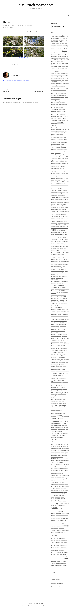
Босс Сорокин (56, 107)
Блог (4, 19)
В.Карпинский (53, 114)
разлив (53, 509)
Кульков (64, 205)
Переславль (56, 285)
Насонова (65, 258)
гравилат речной (54, 429)
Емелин (65, 161)
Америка (53, 85)
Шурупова (59, 387)
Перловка (62, 285)
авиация (54, 401)
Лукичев (66, 219)
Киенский (54, 190)
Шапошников (55, 382)
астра (52, 407)
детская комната (54, 433)
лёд (65, 466)
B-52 (59, 45)
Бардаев (53, 97)
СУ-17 (55, 311)
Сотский (57, 329)
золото (62, 444)
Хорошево (53, 367)
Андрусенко (62, 86)
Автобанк (53, 80)
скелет (64, 521)
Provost (59, 63)
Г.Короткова (66, 132)
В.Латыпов (62, 114)
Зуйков (62, 171)
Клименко (66, 192)
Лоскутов (65, 218)
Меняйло (57, 243)
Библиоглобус (63, 102)
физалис (61, 548)
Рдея (66, 300)
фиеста (58, 548)
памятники (60, 488)
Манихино (54, 234)
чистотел (53, 563)
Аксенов (53, 81)
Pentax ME (66, 59)
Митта (56, 246)
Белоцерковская (59, 101)
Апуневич (61, 88)
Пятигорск (53, 298)
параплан (66, 490)
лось (61, 464)
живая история (60, 437)
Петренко (61, 287)
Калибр (61, 185)
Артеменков (55, 90)
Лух (56, 221)
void (56, 68)
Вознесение (67, 129)
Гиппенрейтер (60, 139)
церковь (53, 560)
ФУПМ (63, 356)
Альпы (60, 83)
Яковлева (58, 396)
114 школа (55, 38)
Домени (57, 156)
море (63, 475)
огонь (63, 482)
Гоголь (61, 140)
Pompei (58, 61)
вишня (29, 65)
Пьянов (64, 296)
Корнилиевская (66, 197)
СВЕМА (66, 309)
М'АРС (55, 223)
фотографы (56, 554)
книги (58, 455)
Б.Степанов (53, 93)
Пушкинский (59, 296)
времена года (65, 423)
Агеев (56, 80)
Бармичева (58, 97)
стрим (65, 533)
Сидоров (56, 322)
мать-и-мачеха (64, 470)
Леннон (64, 212)
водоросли (61, 418)
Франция (53, 360)
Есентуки (64, 163)
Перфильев (54, 287)
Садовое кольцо (66, 311)
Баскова (62, 97)
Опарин (60, 276)
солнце (65, 526)
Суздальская (57, 338)
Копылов (58, 197)
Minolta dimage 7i (61, 56)
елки (60, 435)
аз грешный (62, 403)
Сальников (53, 312)
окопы (63, 484)
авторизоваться (33, 102)
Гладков (65, 139)
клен (55, 455)
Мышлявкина (55, 254)
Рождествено (60, 301)
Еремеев (56, 163)
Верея (62, 127)
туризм (64, 543)
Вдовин (55, 123)
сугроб (62, 535)
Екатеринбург (61, 161)
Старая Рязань (59, 332)
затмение (63, 441)
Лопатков (53, 218)
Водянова (62, 129)
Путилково (54, 296)
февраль (53, 548)
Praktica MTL (54, 63)
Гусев (52, 147)
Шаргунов (62, 382)
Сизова (65, 322)
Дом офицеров (61, 156)
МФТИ (53, 230)
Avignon (56, 45)
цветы (66, 558)
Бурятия (63, 111)
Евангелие (66, 160)
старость (67, 530)
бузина (66, 412)
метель (60, 471)
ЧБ (63, 373)
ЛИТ (62, 209)
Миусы (64, 246)
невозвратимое (60, 480)
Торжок (64, 347)
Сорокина (64, 327)
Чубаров (58, 378)
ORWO (56, 59)
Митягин (60, 246)
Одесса (60, 272)
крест (67, 458)
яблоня (60, 567)
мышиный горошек (60, 477)
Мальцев (62, 232)
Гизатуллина (54, 139)
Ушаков (57, 355)
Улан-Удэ (53, 354)
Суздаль (52, 338)
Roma (52, 64)
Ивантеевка (53, 176)
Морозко (53, 250)
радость (62, 508)
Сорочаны (53, 329)
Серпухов (53, 321)
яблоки (56, 566)
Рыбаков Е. (67, 305)
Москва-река (66, 250)
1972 (60, 40)
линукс (61, 462)
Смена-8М (57, 326)
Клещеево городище (61, 192)
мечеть (66, 471)
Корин (62, 197)
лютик (60, 466)
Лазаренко (53, 211)
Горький (61, 142)
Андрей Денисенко (55, 86)
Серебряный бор (60, 319)
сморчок (66, 523)
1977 (67, 40)
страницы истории (55, 533)
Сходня (65, 338)
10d (61, 36)
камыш (58, 452)
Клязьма (52, 193)
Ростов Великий (62, 303)
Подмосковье (62, 293)
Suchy (64, 66)
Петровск (56, 289)
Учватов (53, 355)
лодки (59, 464)
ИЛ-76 (62, 173)
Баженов (62, 93)
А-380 (66, 68)
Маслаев (53, 239)
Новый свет (54, 271)
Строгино (53, 336)
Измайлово (63, 176)
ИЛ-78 (64, 173)
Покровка (53, 295)
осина (67, 486)
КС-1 (52, 183)
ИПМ (52, 175)
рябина (64, 515)
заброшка (53, 441)
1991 (54, 43)
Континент (63, 195)
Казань (65, 183)
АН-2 (56, 76)
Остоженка (58, 278)
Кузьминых (54, 205)
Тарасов (53, 343)
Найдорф (54, 258)
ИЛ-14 (57, 173)
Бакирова (60, 95)
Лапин (57, 211)
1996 (62, 43)
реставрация (54, 513)
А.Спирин (57, 75)
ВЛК (55, 118)
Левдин (56, 212)
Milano (56, 56)
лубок (64, 464)
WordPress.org (55, 586)
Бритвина (63, 109)
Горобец (58, 142)
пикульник (54, 495)
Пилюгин (67, 289)
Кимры (59, 190)
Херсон (66, 362)
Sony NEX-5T (60, 66)
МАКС (57, 224)
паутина (53, 492)
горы (66, 427)
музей (67, 475)
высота (64, 425)
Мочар (57, 252)
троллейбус (66, 542)
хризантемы (54, 558)
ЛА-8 (60, 209)
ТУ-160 (53, 342)
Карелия (67, 186)
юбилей (53, 566)
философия (66, 548)
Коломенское (54, 195)
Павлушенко (58, 281)
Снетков (61, 326)
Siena (64, 64)
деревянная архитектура (56, 431)
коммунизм (64, 455)
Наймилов (60, 257)
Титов (65, 345)
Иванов (60, 175)
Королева (56, 199)
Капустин (62, 187)
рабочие (59, 508)
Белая (56, 99)
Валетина (60, 120)
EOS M (52, 48)
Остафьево (53, 278)
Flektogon (54, 51)
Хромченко (54, 373)
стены (56, 532)
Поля (56, 295)
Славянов (64, 324)
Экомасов (57, 389)
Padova (59, 59)
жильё (59, 439)
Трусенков (60, 350)
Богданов (56, 104)
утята (57, 547)
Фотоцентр (66, 359)
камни (55, 452)
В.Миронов (53, 116)
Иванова (64, 175)
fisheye (65, 49)
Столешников (64, 334)
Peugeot (52, 61)
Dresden (67, 46)
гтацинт (63, 429)
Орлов (63, 276)
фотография (55, 552)
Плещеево (62, 290)
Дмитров (63, 153)
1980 (57, 41)
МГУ (60, 224)
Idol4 (15, 65)
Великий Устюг (66, 125)
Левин (59, 212)
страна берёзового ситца (61, 532)
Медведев (66, 239)
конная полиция (54, 457)
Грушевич (58, 145)
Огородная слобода (55, 272)
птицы (52, 505)
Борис (65, 105)
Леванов (52, 212)
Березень (6, 91)
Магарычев (64, 230)
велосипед (60, 413)
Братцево (19, 65)
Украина (66, 352)
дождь (60, 433)
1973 (62, 40)
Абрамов (62, 76)
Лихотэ (60, 216)
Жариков (56, 164)
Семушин (62, 316)
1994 (60, 43)
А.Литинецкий (62, 71)
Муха (64, 252)
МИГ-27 (59, 228)
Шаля (65, 378)
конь (58, 457)
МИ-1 (62, 224)
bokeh (61, 45)
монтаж (60, 475)
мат (52, 470)
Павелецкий (53, 281)
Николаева (58, 264)
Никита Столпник (61, 261)
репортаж (61, 511)
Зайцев (67, 164)
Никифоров (65, 262)
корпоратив (54, 458)
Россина (67, 301)
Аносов (57, 88)
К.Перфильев (59, 181)
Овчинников (62, 271)
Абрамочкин (54, 78)
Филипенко (58, 359)
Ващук (52, 123)
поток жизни (62, 501)
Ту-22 (64, 350)
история (60, 450)
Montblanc (66, 56)
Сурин (61, 338)
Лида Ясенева (63, 214)
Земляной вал (58, 168)
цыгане (66, 559)
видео (63, 416)
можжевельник (60, 473)
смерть (62, 523)
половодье (62, 498)
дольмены (64, 433)
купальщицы (62, 460)
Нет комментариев (8, 27)
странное (62, 533)
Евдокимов (53, 161)
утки (55, 547)
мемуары (53, 471)
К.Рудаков (64, 181)
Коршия (59, 199)
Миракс (62, 244)
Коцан (55, 200)
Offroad (67, 58)
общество (58, 482)
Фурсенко (67, 360)
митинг (55, 473)
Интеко (64, 178)
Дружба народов (54, 158)
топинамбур (57, 542)
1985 (63, 41)
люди (53, 466)
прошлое (66, 503)
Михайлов (57, 248)
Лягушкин (65, 221)
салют (67, 515)
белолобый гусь (58, 410)
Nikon (57, 58)
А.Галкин (64, 69)
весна (24, 65)
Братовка (61, 107)
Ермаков (61, 163)
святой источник (64, 518)
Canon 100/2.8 (65, 45)
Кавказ (57, 183)
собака (57, 526)
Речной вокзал (54, 301)
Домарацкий (53, 156)
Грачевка (58, 144)
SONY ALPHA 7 (54, 66)
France (64, 51)
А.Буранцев (57, 69)
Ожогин (64, 273)
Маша (61, 239)
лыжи (68, 464)
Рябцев (57, 307)
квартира (58, 453)
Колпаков (59, 195)
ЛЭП (65, 209)
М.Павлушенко (66, 223)
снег (53, 526)
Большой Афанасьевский (59, 105)
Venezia (66, 66)
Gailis (52, 52)
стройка (54, 536)
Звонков (53, 168)
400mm (62, 38)
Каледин (57, 185)
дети (65, 431)
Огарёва (66, 271)
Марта (57, 237)
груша (61, 429)
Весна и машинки (38, 91)
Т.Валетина (53, 340)
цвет (62, 558)
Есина (52, 164)
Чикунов (53, 378)
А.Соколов (53, 75)
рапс (59, 509)
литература (54, 464)
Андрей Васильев (66, 85)
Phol (55, 61)
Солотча (52, 327)
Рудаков (53, 305)
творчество (53, 540)
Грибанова (62, 144)
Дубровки (59, 158)
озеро (58, 484)
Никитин (67, 261)
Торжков (60, 347)
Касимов (56, 188)
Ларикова (61, 211)
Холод (64, 366)
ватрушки (56, 413)
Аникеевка (53, 88)
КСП (54, 183)
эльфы (58, 565)
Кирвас (61, 190)
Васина (67, 120)
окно (60, 484)
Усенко (63, 354)
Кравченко (59, 200)
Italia (65, 54)
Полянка (58, 295)
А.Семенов (66, 73)
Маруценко (62, 237)
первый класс (53, 493)
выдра (60, 425)
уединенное (62, 545)
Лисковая (56, 216)
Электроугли (61, 389)
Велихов (59, 127)
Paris (62, 59)
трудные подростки (55, 543)
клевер (52, 455)
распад (62, 509)
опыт (58, 486)
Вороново (61, 132)
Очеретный (54, 279)
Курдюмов (53, 207)
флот (55, 550)
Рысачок (52, 307)
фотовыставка (61, 550)
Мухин (67, 252)
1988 (67, 41)
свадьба (62, 516)
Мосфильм (53, 252)
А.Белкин (53, 69)
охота (55, 488)
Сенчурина (66, 316)
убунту (58, 545)
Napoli (52, 58)
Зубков (57, 171)
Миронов (66, 244)
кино (61, 453)
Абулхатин (59, 78)
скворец (61, 521)
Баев (59, 93)
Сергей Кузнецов (57, 317)
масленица (65, 468)
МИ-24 (55, 226)
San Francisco (58, 64)
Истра (63, 180)
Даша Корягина (62, 149)
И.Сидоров (53, 173)
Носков (58, 271)
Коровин (52, 199)
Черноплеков (54, 377)
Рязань (61, 307)
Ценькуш (60, 373)
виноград (67, 416)
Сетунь (56, 321)
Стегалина (59, 334)
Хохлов (57, 367)
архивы (54, 405)
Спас (60, 329)
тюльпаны (54, 545)
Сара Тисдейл (64, 312)
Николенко (62, 264)
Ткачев (56, 347)
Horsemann (54, 54)
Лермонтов (58, 214)
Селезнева (59, 314)
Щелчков (64, 387)
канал (66, 452)
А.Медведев (53, 73)
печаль (63, 493)
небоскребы (54, 480)
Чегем (52, 375)
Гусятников (57, 147)
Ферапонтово (53, 359)
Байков (53, 95)
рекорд (56, 511)
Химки (52, 364)
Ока (52, 274)
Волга (53, 131)
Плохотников (53, 293)
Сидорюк (61, 322)
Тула (66, 350)
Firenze (61, 48)
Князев (56, 193)
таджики (63, 538)
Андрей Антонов (58, 85)
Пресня (64, 295)
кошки (61, 458)
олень (52, 486)
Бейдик (53, 99)
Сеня (52, 317)
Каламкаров (53, 185)
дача (67, 429)
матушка (58, 470)
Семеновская (57, 316)
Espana (55, 48)
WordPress (31, 605)
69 (52, 38)
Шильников (59, 383)
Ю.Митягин (53, 392)
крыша (52, 460)
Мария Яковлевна (64, 235)
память (64, 488)
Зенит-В (63, 168)
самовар (52, 516)
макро (52, 468)
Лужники (58, 219)
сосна (52, 528)
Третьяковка (58, 348)
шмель (65, 563)
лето (58, 462)
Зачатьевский (56, 166)
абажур (59, 399)
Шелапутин (66, 382)
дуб (54, 435)
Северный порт (54, 314)
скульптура (53, 523)
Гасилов (60, 137)
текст (61, 540)
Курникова (62, 207)
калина (67, 450)
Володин (57, 132)
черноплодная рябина (63, 561)
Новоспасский (64, 267)
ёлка (63, 566)
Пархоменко (53, 283)
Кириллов (65, 190)
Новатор (66, 264)
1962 (54, 40)
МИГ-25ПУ (56, 228)
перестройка (59, 493)
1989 (52, 43)
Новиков (56, 266)
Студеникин (58, 336)
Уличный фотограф (36, 5)
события (60, 526)
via (54, 68)
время (53, 425)
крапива (64, 458)
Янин (52, 397)
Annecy (53, 45)
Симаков (53, 324)
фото (57, 550)
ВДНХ (52, 118)
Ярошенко (56, 399)
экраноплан (54, 565)
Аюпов (64, 92)
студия (59, 535)
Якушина (62, 396)
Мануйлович (65, 234)
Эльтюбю (65, 389)
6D (57, 36)
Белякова (59, 102)
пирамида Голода (60, 495)
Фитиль (62, 359)
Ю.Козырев (63, 390)
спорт (53, 530)
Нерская (65, 259)
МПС (67, 228)
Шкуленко (53, 385)
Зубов (60, 171)
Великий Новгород (59, 125)
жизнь (54, 439)
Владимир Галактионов (55, 129)
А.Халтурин (65, 75)
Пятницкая (57, 298)
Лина (53, 216)
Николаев (53, 264)
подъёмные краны (55, 498)
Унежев (57, 354)
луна (66, 464)
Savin (62, 64)
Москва (59, 250)
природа (60, 503)
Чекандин (55, 375)
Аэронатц (58, 92)
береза (64, 410)
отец (52, 488)
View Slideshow (23, 57)
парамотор (61, 490)
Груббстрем (54, 145)
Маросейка (53, 237)
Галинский (65, 136)
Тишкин (53, 347)
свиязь (58, 518)
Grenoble (61, 52)
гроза (59, 429)
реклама (53, 511)
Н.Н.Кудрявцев (61, 254)
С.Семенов (59, 309)
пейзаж (57, 492)
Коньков (54, 197)
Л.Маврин (56, 209)
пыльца (63, 505)
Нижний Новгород (54, 261)
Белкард (58, 99)
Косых (66, 199)
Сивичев (62, 321)
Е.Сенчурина (61, 160)
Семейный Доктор (64, 314)
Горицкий (53, 142)
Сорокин (60, 327)
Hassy (65, 52)
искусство (57, 448)
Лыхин (58, 221)
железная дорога (54, 437)
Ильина (66, 176)
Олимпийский (63, 274)
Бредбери (60, 109)
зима (53, 444)
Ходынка (59, 366)
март (61, 468)
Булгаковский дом (54, 111)
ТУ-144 (66, 340)
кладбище (65, 453)
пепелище (61, 492)
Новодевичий (61, 266)
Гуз (65, 145)
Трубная (56, 350)
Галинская (60, 136)
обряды (54, 482)
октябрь (66, 484)
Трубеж (52, 350)
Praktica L (63, 61)
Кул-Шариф (60, 205)
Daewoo (56, 46)
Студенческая (64, 336)
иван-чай (53, 446)
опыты (60, 486)
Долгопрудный (59, 155)
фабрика (61, 547)
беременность (54, 411)
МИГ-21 (62, 226)
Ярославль (60, 397)
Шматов (57, 385)
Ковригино (63, 193)
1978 (52, 41)
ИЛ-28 (59, 173)
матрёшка (55, 470)
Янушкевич (55, 397)
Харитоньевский (58, 362)
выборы (57, 425)
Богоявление (61, 104)
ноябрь (66, 480)
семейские (61, 520)
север (58, 520)
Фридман (58, 360)
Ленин (61, 212)
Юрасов (52, 394)
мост (65, 475)
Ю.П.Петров (58, 392)
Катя (59, 188)
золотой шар (65, 444)
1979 (55, 41)
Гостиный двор (54, 144)
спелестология (61, 528)
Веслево (65, 127)
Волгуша (56, 131)
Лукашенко (63, 219)
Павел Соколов (65, 279)
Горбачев (64, 140)
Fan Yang (58, 48)
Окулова (55, 274)
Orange (52, 59)
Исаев (60, 180)
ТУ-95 (62, 340)
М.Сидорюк (53, 224)
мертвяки (56, 471)
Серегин (66, 319)
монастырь (54, 475)
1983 (61, 41)
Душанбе (66, 158)
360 (58, 38)
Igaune (61, 54)
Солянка (56, 327)
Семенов (53, 316)
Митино (53, 246)
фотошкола (59, 556)
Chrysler (52, 46)
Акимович (66, 80)
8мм (59, 36)
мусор (52, 477)
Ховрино (53, 366)
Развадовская (64, 298)
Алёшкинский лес (66, 83)
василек (52, 413)
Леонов (53, 214)
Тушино (54, 352)
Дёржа (52, 160)
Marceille (53, 56)
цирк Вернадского (61, 559)
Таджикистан (60, 342)
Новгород (53, 266)
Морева (65, 248)
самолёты (58, 517)
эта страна (63, 565)
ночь (63, 480)
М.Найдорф (60, 223)
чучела (56, 563)
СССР (52, 311)
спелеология (56, 528)
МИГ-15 (59, 226)
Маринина (58, 235)
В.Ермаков (60, 113)
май (67, 466)
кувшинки (57, 460)
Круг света (61, 202)
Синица (57, 324)
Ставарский (54, 332)
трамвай (61, 542)
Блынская (53, 104)
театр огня (58, 540)
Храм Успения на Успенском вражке (62, 371)
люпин (58, 466)
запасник (56, 441)
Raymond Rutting (65, 63)
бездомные (53, 410)
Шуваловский (53, 387)
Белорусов (53, 100)
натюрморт (61, 479)
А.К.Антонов (55, 71)
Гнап (52, 140)
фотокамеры (63, 554)
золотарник (58, 444)
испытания (53, 450)
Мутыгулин (61, 252)
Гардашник (57, 137)
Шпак (65, 385)
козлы (61, 455)
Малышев (57, 232)
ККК (68, 181)
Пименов (52, 290)
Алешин (53, 83)
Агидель (59, 80)
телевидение (64, 540)
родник (59, 515)
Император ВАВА (59, 178)
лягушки (63, 466)
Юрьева (55, 394)
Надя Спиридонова (61, 256)
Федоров (52, 357)
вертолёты (53, 416)
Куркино (58, 207)
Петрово (52, 289)
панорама (54, 490)
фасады (64, 547)
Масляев (57, 239)
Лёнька (52, 223)
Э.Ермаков (53, 389)
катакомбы (53, 453)
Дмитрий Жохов (57, 153)
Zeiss (63, 68)
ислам (68, 448)
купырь (67, 460)
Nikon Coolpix (61, 58)
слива (57, 523)
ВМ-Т (59, 118)
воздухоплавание (60, 421)
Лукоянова (53, 221)
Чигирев (64, 376)
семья (65, 520)
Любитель (61, 221)
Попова (61, 295)
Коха (52, 201)
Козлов (68, 193)
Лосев (57, 218)
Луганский (54, 219)
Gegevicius (56, 52)
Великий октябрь (54, 127)
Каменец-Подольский (55, 186)
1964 (56, 40)
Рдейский (61, 300)
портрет (55, 501)
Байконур (56, 95)
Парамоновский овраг (64, 281)
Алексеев (66, 81)
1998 (66, 43)
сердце (53, 521)
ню (52, 482)
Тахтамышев (58, 343)
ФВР (60, 355)
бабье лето (61, 407)
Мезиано (52, 243)
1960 (52, 40)
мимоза (52, 473)
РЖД (60, 298)
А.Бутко (60, 69)
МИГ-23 (66, 226)
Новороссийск (58, 267)
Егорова (57, 161)
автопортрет (54, 403)
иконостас (65, 446)
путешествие (58, 505)
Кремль (57, 202)
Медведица (59, 241)
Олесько (58, 274)
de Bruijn (59, 46)
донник (67, 433)
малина (55, 468)
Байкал (65, 93)
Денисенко (59, 151)
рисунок (67, 513)
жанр (63, 435)
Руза (56, 305)
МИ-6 (52, 226)
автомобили (60, 401)
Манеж (66, 232)
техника (52, 542)
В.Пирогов (57, 116)
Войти (53, 576)
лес (55, 462)
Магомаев (53, 232)
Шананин (53, 380)
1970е (58, 40)
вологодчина (54, 423)
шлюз (62, 563)
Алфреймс (57, 83)
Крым (64, 202)
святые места (53, 520)
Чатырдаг (66, 373)
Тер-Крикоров (57, 345)
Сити (60, 324)
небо (66, 479)
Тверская (62, 343)
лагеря (52, 462)
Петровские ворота (61, 289)
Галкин (53, 137)
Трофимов (64, 348)
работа (54, 508)
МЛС (65, 228)
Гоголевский (56, 141)
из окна (61, 446)
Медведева (54, 241)
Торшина (53, 348)
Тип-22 (62, 345)
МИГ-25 (52, 228)
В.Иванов (66, 113)
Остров (61, 278)
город (63, 427)
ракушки (56, 509)
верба (64, 413)
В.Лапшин (58, 114)
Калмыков (65, 185)
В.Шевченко (66, 116)
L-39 (67, 54)
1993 (58, 43)
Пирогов (57, 290)
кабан (64, 450)
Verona (52, 68)
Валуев (63, 120)
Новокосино (53, 267)
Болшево (52, 105)
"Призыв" (53, 36)
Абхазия (62, 78)
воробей (59, 423)
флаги (52, 550)
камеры (52, 452)
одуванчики (54, 484)
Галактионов (54, 136)
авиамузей (63, 399)
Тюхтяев (59, 352)
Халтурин (53, 362)
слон (59, 523)
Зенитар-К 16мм (54, 170)
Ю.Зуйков (58, 390)
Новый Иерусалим (55, 269)
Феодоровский (61, 357)
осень (64, 486)
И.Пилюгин (66, 171)
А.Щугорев (53, 76)
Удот (63, 352)
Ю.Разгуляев (63, 392)
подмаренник (61, 497)
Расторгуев (56, 300)
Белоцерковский (54, 102)
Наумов (52, 259)
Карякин (52, 188)
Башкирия (66, 97)
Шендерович (53, 383)
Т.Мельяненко (58, 340)
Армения (65, 88)
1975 (64, 40)
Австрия (66, 78)
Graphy (39, 605)
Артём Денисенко (62, 90)
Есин (67, 163)
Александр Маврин (60, 81)
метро (63, 471)
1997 (64, 43)
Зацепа (52, 166)
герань (56, 427)
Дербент (65, 151)
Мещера (62, 243)
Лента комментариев (57, 583)
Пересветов (59, 283)
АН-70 (59, 76)
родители (56, 515)
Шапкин (62, 380)
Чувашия (62, 378)
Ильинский (53, 178)
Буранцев (59, 111)
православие (53, 503)
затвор (60, 441)
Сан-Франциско (58, 312)
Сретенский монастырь (60, 331)
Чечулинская (60, 376)
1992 (56, 43)
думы (57, 435)
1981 (59, 41)
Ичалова (53, 181)
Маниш (60, 234)
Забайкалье (64, 164)
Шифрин (64, 383)
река (65, 509)
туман (60, 543)
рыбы (62, 515)
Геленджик (64, 137)
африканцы (56, 407)
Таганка (56, 342)
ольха (55, 486)
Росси (64, 301)
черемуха (53, 561)
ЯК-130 (59, 394)
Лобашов (65, 216)
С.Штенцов (63, 309)
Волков (60, 131)
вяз (66, 425)
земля (67, 441)
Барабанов (64, 95)
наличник (54, 479)
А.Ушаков (61, 75)
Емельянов (53, 163)
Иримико (57, 180)
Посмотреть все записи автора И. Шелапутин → (17, 80)
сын (60, 538)
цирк (57, 559)
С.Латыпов (53, 309)
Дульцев (62, 158)
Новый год (63, 269)
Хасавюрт (63, 362)
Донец (66, 156)
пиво (66, 493)
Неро (62, 259)
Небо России (57, 259)
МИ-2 (64, 224)
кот (59, 458)
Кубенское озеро (59, 204)
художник (59, 558)
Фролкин (62, 360)
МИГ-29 (62, 228)
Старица (64, 332)
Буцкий (52, 113)
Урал (60, 354)
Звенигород (62, 166)
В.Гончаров (56, 113)
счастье (33, 65)
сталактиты (59, 530)
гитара (59, 427)
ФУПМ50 (66, 355)
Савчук (58, 311)
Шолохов (62, 385)
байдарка (66, 408)
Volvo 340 (60, 68)
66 (67, 36)
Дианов (52, 153)
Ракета (52, 300)
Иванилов (55, 175)
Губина (63, 145)
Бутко (66, 111)
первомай (65, 492)
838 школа (66, 38)
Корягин (63, 199)
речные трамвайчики (61, 513)
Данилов (63, 147)
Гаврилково (53, 134)
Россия (54, 304)
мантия (58, 468)
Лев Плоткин (66, 211)
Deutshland (63, 46)
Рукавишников (60, 305)
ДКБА (60, 147)
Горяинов (65, 142)
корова (61, 457)
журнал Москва (63, 439)
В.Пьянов (61, 116)
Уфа (65, 354)
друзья (52, 435)
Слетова (53, 326)
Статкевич (53, 334)
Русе (63, 305)
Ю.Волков (53, 390)
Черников (60, 375)
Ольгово (56, 276)
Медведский (65, 241)
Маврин (59, 230)
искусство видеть (63, 448)
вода (57, 418)
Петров (65, 287)
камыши (62, 452)
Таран (65, 342)
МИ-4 (67, 224)
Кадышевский (60, 183)
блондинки (59, 411)
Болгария (65, 104)
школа (59, 563)
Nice (55, 58)
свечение (55, 518)
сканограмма (57, 521)
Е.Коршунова (56, 160)
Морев (61, 248)
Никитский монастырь (57, 262)
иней (53, 448)
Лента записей (55, 579)
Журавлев (60, 164)
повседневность (55, 497)
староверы (63, 530)
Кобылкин (59, 193)
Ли (60, 214)
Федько (56, 357)
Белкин (63, 99)
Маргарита (53, 235)
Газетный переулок (59, 134)
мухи (55, 477)
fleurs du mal (59, 51)
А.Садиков (61, 73)
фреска (64, 555)
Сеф (59, 321)
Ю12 (67, 392)
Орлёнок (65, 276)
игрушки (57, 446)
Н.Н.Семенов (53, 255)
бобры (63, 411)
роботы (52, 515)
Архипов (53, 92)
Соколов (64, 326)
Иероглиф (58, 176)
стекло (52, 532)
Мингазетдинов (55, 244)
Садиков (61, 311)
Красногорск (53, 202)
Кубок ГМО (64, 204)
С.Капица (66, 307)
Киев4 (62, 188)
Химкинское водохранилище (59, 364)
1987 (65, 41)
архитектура (62, 406)
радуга (66, 508)
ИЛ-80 (67, 173)
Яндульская (67, 396)
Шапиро (58, 380)
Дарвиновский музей (55, 149)
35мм (64, 36)
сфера (65, 535)
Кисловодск (54, 192)
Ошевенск (60, 279)
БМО (56, 93)
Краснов (64, 201)
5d (55, 36)
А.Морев (57, 73)
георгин (52, 427)
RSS (54, 64)
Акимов (63, 80)
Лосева (61, 218)
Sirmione (66, 64)
